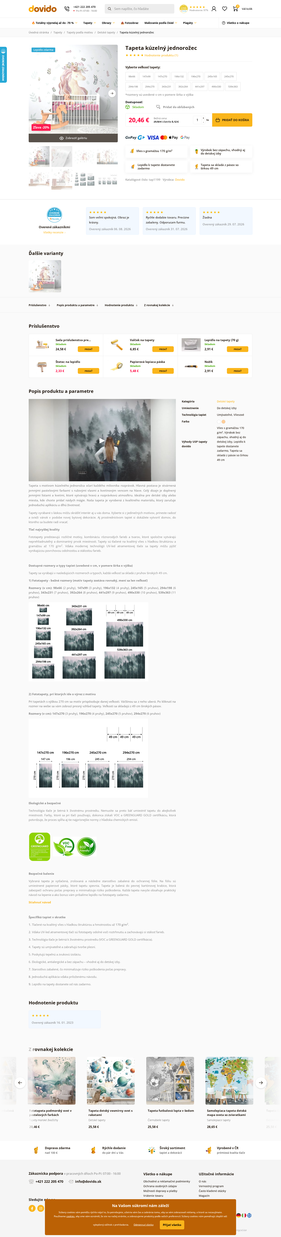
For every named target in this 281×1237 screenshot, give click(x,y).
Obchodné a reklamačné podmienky (166, 1181)
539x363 (233, 86)
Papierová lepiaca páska (147, 362)
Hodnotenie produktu (119, 305)
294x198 (133, 86)
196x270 (195, 76)
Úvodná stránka (39, 32)
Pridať (88, 349)
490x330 (216, 86)
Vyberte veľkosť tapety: (143, 67)
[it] (244, 1215)
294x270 (149, 86)
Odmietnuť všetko (143, 1224)
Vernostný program (211, 1186)
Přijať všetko (172, 1225)
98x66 (131, 76)
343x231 (166, 86)
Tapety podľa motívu (80, 32)
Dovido (180, 179)
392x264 (183, 86)
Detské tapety (106, 32)
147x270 (162, 76)
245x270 (229, 76)
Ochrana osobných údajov (160, 1186)
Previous (20, 1082)
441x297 (199, 86)
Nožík (209, 362)
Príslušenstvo (37, 305)
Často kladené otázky (212, 1191)
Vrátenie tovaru (153, 1195)
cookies (70, 1216)
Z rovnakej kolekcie (157, 305)
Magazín (204, 1195)
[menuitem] (54, 23)
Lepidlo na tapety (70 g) (222, 340)
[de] (239, 1215)
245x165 (212, 76)
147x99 (146, 76)
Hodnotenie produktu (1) (161, 55)
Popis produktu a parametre (75, 305)
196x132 (179, 76)
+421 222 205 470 (49, 1181)
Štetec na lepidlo (68, 362)
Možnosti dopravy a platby (160, 1191)
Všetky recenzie (53, 232)
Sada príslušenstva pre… (73, 340)
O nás (202, 1181)
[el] (249, 1215)
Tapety (58, 32)
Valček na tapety (142, 340)
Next (112, 93)
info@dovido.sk (87, 1181)
